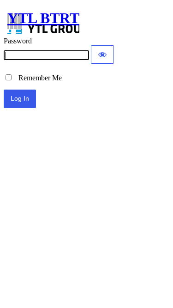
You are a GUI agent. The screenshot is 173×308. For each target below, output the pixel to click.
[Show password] (102, 54)
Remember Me (37, 78)
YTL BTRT (43, 18)
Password (18, 41)
